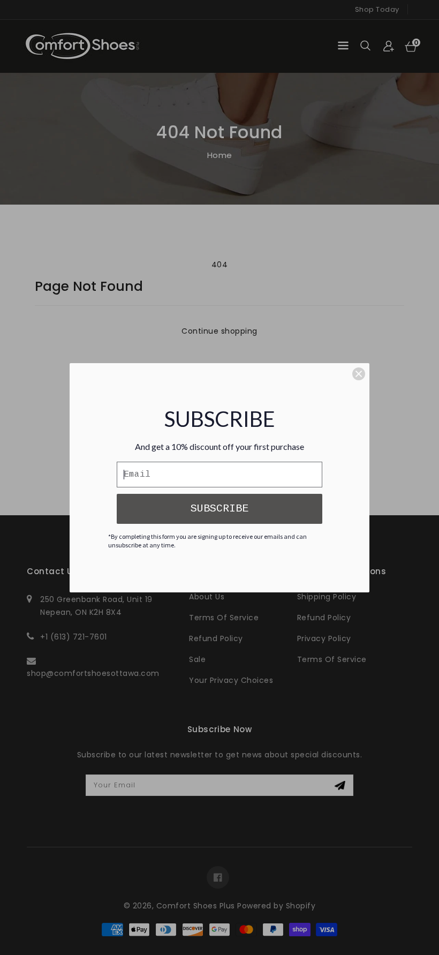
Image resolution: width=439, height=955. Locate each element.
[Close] (358, 373)
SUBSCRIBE (219, 508)
